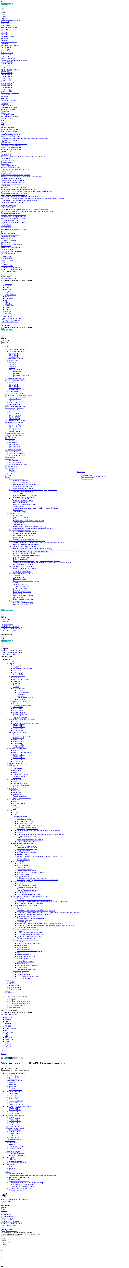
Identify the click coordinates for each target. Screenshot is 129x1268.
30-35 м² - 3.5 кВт (15, 1099)
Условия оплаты (6, 1214)
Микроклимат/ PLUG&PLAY (27, 847)
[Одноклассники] (5, 1058)
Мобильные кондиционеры (22, 668)
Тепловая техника (23, 865)
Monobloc (12, 1168)
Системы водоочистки (24, 974)
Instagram (8, 289)
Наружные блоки (15, 1148)
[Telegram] (22, 1058)
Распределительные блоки (18, 1162)
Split (10, 1170)
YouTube (8, 293)
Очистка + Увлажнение (17, 1153)
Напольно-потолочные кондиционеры (26, 723)
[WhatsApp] (16, 1058)
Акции (3, 1209)
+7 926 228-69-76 (10, 271)
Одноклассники (10, 295)
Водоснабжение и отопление (27, 885)
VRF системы (17, 769)
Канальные (13, 1142)
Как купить (13, 983)
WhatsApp (8, 304)
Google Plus (9, 298)
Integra (11, 1166)
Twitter (7, 287)
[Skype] (19, 1058)
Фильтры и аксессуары (17, 1155)
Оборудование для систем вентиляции (30, 909)
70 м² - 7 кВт (13, 1102)
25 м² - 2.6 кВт (14, 1077)
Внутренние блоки (23, 692)
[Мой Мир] (7, 1058)
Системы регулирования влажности (29, 932)
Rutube (7, 296)
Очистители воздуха (20, 783)
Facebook (8, 285)
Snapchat (8, 311)
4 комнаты (12, 1086)
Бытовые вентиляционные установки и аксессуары (34, 900)
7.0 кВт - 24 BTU (15, 1110)
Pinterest (7, 309)
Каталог (11, 663)
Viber (6, 300)
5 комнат (12, 1088)
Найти (3, 1238)
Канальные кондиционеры (22, 736)
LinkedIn (8, 313)
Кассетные (12, 1144)
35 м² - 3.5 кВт (14, 1079)
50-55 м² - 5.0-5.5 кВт (16, 1101)
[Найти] (2, 10)
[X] (10, 1058)
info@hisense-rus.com (9, 278)
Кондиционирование (24, 820)
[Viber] (13, 1058)
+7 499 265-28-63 (7, 266)
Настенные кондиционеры (22, 705)
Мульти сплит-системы (21, 679)
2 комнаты (12, 1082)
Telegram (8, 291)
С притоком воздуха (16, 1104)
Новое (15, 814)
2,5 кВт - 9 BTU (14, 1117)
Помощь (4, 1211)
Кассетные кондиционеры (22, 752)
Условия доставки (7, 1216)
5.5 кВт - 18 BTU (15, 1108)
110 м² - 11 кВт (14, 1093)
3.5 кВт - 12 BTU (15, 1119)
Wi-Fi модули (13, 1159)
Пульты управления (15, 1161)
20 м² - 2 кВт (13, 1075)
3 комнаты (12, 1084)
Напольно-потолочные (17, 1146)
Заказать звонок (14, 1007)
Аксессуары (17, 792)
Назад (13, 661)
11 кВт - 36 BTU (14, 1112)
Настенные (13, 1150)
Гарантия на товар (7, 1218)
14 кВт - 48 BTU (14, 1113)
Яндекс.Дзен (9, 306)
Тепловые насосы (19, 803)
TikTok (7, 307)
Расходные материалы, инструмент (29, 943)
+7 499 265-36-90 (11, 269)
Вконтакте (8, 284)
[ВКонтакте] (2, 1058)
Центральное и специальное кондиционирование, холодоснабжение (40, 834)
